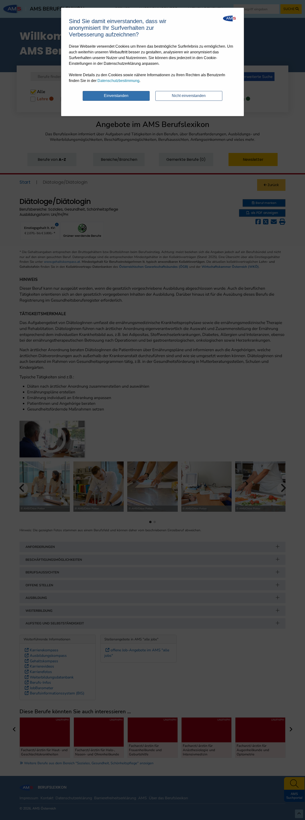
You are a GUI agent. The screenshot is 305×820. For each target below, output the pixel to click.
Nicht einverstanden (189, 96)
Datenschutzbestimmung (118, 81)
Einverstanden (116, 96)
